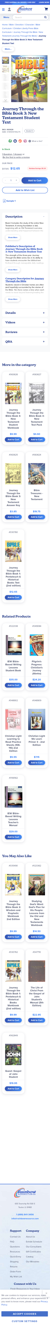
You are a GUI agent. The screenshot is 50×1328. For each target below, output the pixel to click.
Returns (13, 1266)
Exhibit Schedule (34, 1241)
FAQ (12, 1241)
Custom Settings (24, 1321)
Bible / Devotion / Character (21, 24)
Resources (15, 1251)
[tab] (8, 49)
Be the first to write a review (16, 157)
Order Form (15, 1271)
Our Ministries (32, 1261)
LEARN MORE (44, 2)
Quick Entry (15, 1256)
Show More (12, 237)
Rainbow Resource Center (25, 1192)
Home (5, 24)
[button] (6, 68)
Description (13, 216)
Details (10, 313)
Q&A (8, 341)
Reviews (11, 332)
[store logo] (24, 9)
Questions (15, 1246)
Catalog (29, 1256)
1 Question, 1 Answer (12, 154)
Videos (10, 322)
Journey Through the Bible (25, 32)
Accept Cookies (24, 1314)
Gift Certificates (33, 1251)
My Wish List (16, 1276)
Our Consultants (33, 1246)
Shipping (14, 1261)
